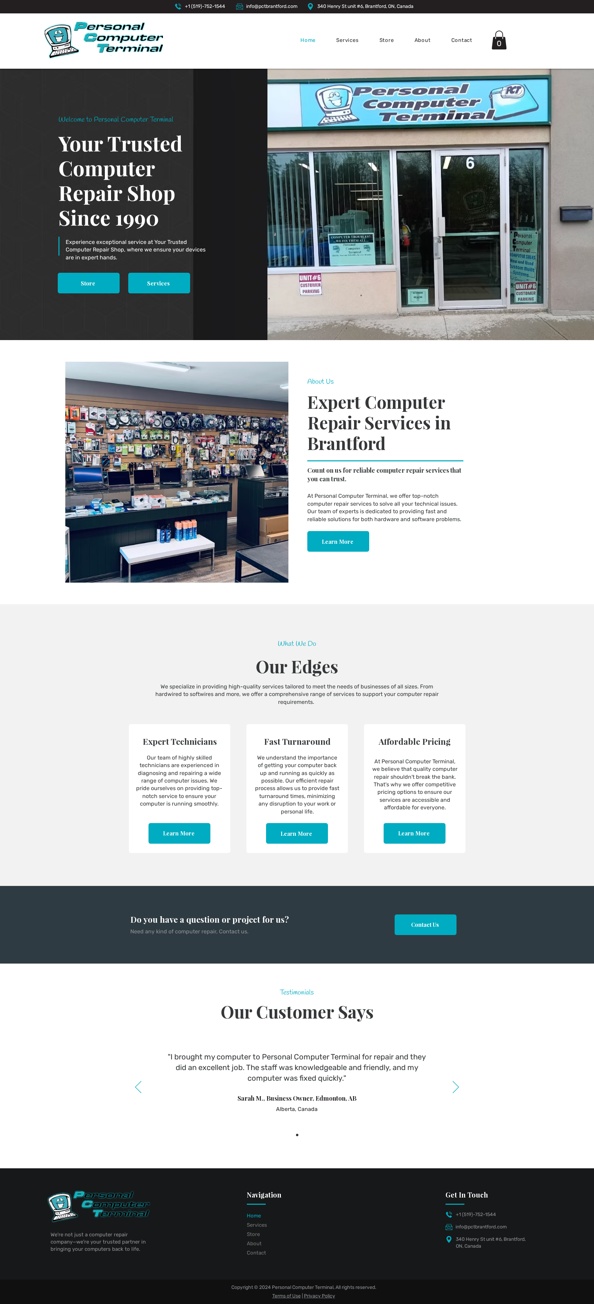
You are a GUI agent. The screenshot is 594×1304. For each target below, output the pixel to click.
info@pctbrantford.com (271, 6)
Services (257, 1225)
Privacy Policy (319, 1296)
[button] (499, 40)
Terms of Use (286, 1296)
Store (253, 1234)
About (254, 1243)
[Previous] (138, 1087)
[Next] (456, 1087)
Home (254, 1216)
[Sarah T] (297, 1135)
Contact (256, 1253)
